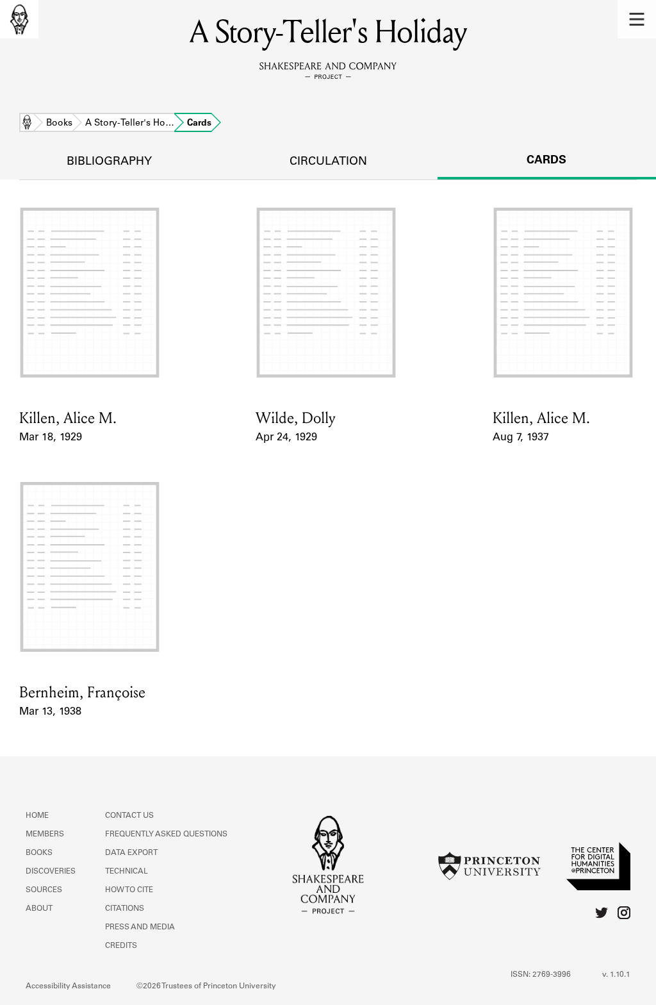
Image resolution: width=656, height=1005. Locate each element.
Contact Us (129, 816)
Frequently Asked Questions (166, 834)
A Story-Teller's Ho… (129, 123)
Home (26, 123)
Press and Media (140, 927)
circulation (328, 162)
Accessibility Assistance (68, 986)
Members (45, 834)
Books (59, 123)
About (39, 909)
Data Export (131, 853)
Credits (121, 946)
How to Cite (129, 890)
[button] (637, 19)
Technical (126, 872)
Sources (44, 890)
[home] (19, 19)
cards (546, 161)
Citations (124, 909)
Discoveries (51, 872)
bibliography (109, 162)
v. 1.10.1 (616, 975)
